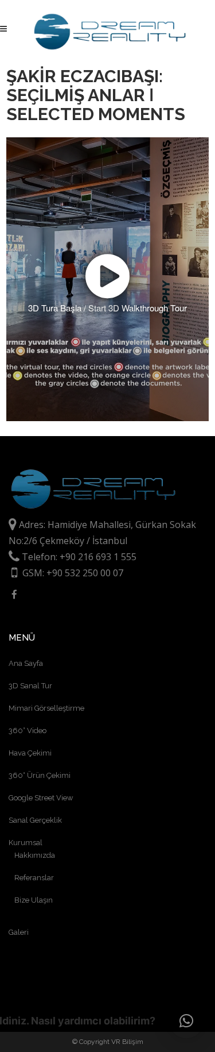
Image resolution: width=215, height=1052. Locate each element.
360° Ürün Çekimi (40, 775)
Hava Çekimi (30, 753)
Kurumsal (25, 842)
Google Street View (41, 797)
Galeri (19, 932)
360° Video (27, 730)
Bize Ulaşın (33, 900)
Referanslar (34, 877)
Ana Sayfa (26, 663)
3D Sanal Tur (30, 685)
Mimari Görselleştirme (46, 708)
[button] (186, 1021)
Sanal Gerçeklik (35, 820)
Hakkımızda (34, 855)
